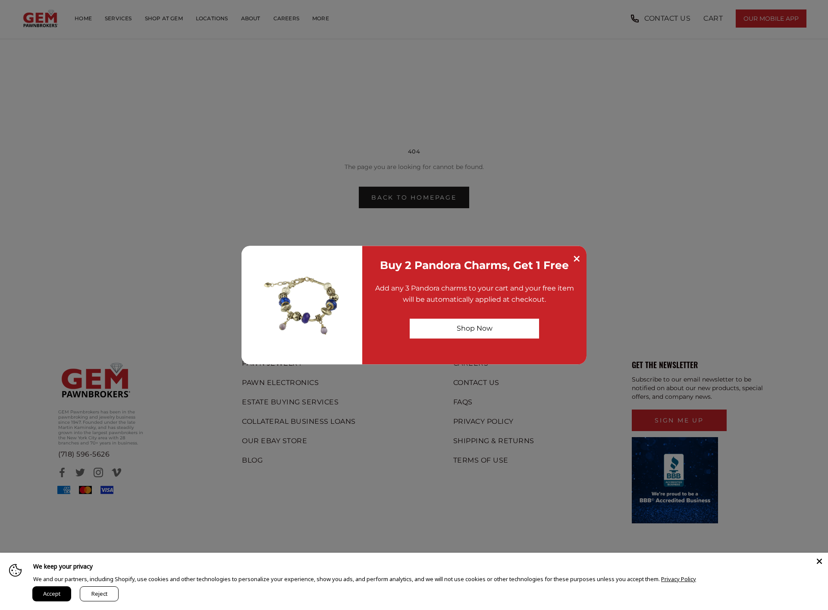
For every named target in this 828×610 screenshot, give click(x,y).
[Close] (819, 561)
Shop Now (474, 328)
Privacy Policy (678, 579)
